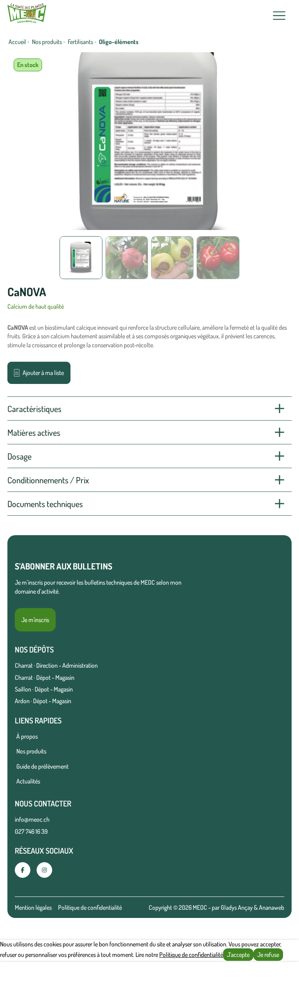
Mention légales (33, 907)
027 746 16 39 (31, 831)
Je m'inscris (35, 620)
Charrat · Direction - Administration (56, 665)
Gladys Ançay (237, 907)
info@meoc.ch (32, 819)
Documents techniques (45, 503)
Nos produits (47, 42)
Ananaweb (271, 907)
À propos (27, 736)
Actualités (28, 781)
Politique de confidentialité (90, 907)
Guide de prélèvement (42, 766)
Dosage (19, 456)
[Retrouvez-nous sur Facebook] (22, 870)
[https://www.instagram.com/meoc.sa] (44, 870)
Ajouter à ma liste (43, 373)
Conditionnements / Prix (48, 479)
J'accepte (238, 954)
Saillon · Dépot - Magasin (44, 689)
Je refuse (268, 954)
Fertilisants (80, 42)
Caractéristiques (34, 408)
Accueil (17, 42)
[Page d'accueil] (26, 15)
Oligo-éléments (119, 42)
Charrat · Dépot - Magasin (44, 677)
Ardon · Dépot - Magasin (43, 701)
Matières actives (33, 432)
